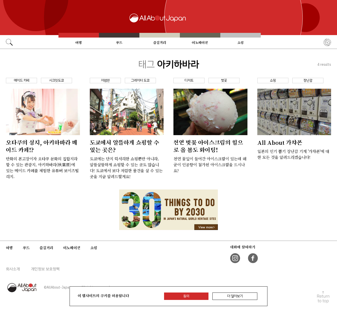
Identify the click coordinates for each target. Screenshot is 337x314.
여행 (78, 42)
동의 (186, 296)
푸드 (119, 42)
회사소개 (13, 269)
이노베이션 (200, 42)
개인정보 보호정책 (45, 269)
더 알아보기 (235, 296)
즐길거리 (159, 42)
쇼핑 (240, 42)
